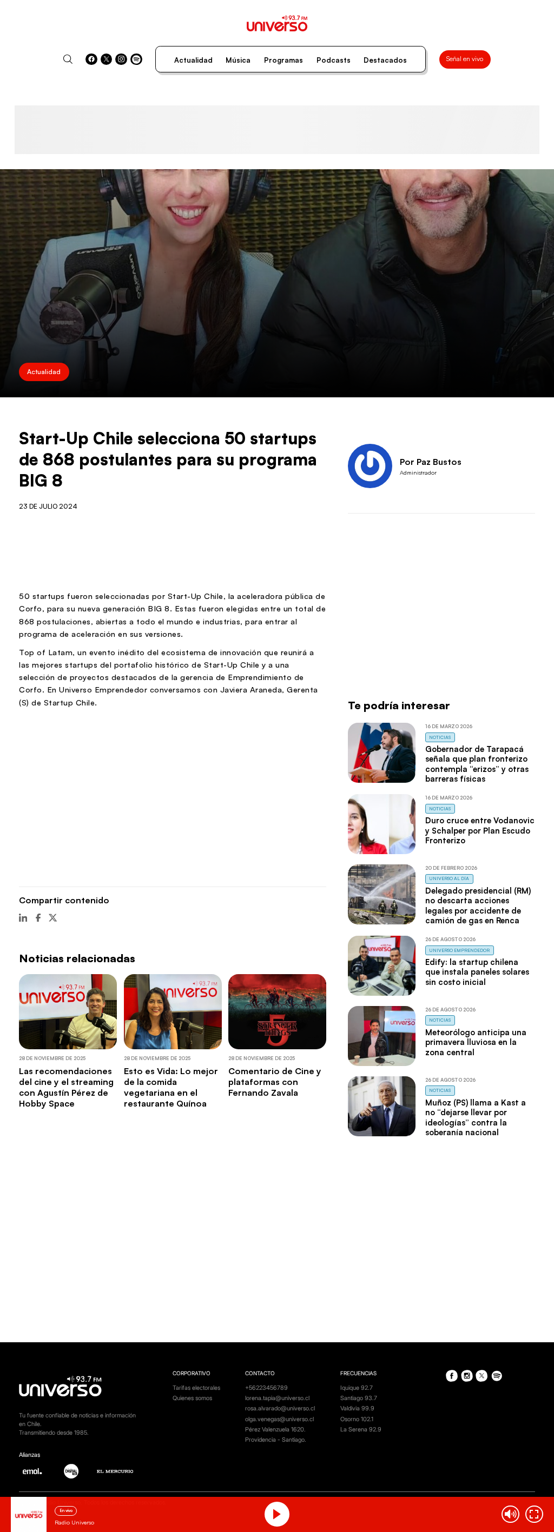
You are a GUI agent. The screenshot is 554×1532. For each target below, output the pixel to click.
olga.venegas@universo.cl (279, 1419)
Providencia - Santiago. (275, 1439)
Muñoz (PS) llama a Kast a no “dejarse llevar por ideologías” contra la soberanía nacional (475, 1117)
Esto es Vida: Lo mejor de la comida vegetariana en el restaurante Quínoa (171, 1087)
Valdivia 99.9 (357, 1408)
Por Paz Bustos (430, 461)
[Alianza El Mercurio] (115, 1471)
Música (238, 60)
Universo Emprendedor (459, 950)
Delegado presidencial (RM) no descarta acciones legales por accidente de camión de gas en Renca (478, 905)
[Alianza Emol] (32, 1471)
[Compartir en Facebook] (38, 918)
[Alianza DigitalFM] (71, 1471)
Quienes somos (192, 1398)
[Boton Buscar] (67, 59)
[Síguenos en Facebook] (91, 59)
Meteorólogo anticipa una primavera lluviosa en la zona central (475, 1042)
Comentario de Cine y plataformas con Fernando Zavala (274, 1081)
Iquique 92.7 (356, 1387)
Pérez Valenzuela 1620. (275, 1429)
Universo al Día (449, 878)
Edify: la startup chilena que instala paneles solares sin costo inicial (477, 972)
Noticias (440, 737)
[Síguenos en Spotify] (136, 59)
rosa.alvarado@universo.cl (280, 1408)
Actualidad (193, 60)
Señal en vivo (464, 59)
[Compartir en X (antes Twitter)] (53, 918)
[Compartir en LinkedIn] (23, 918)
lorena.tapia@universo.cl (277, 1398)
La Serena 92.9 (360, 1429)
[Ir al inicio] (277, 23)
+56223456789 (266, 1387)
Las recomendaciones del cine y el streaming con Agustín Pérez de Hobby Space (66, 1087)
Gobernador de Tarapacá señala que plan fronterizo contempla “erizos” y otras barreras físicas (477, 764)
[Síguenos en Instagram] (121, 59)
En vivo (66, 1510)
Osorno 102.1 (356, 1419)
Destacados (385, 60)
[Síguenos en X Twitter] (107, 59)
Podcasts (333, 60)
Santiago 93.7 (358, 1398)
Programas (283, 60)
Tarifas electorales (196, 1387)
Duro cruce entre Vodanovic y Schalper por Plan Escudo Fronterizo (480, 830)
